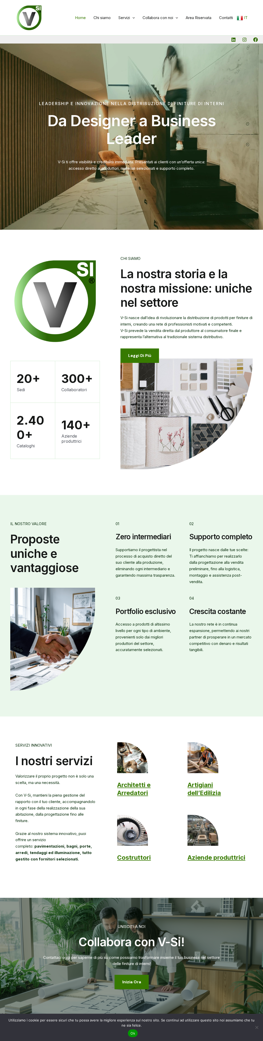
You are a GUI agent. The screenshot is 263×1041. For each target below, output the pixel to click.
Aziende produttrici (216, 857)
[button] (132, 18)
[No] (256, 1027)
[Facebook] (255, 39)
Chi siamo (102, 17)
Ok (132, 1033)
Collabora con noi (158, 17)
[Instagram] (244, 39)
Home (80, 17)
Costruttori (134, 857)
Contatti (226, 17)
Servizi (124, 17)
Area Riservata (198, 17)
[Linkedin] (233, 39)
